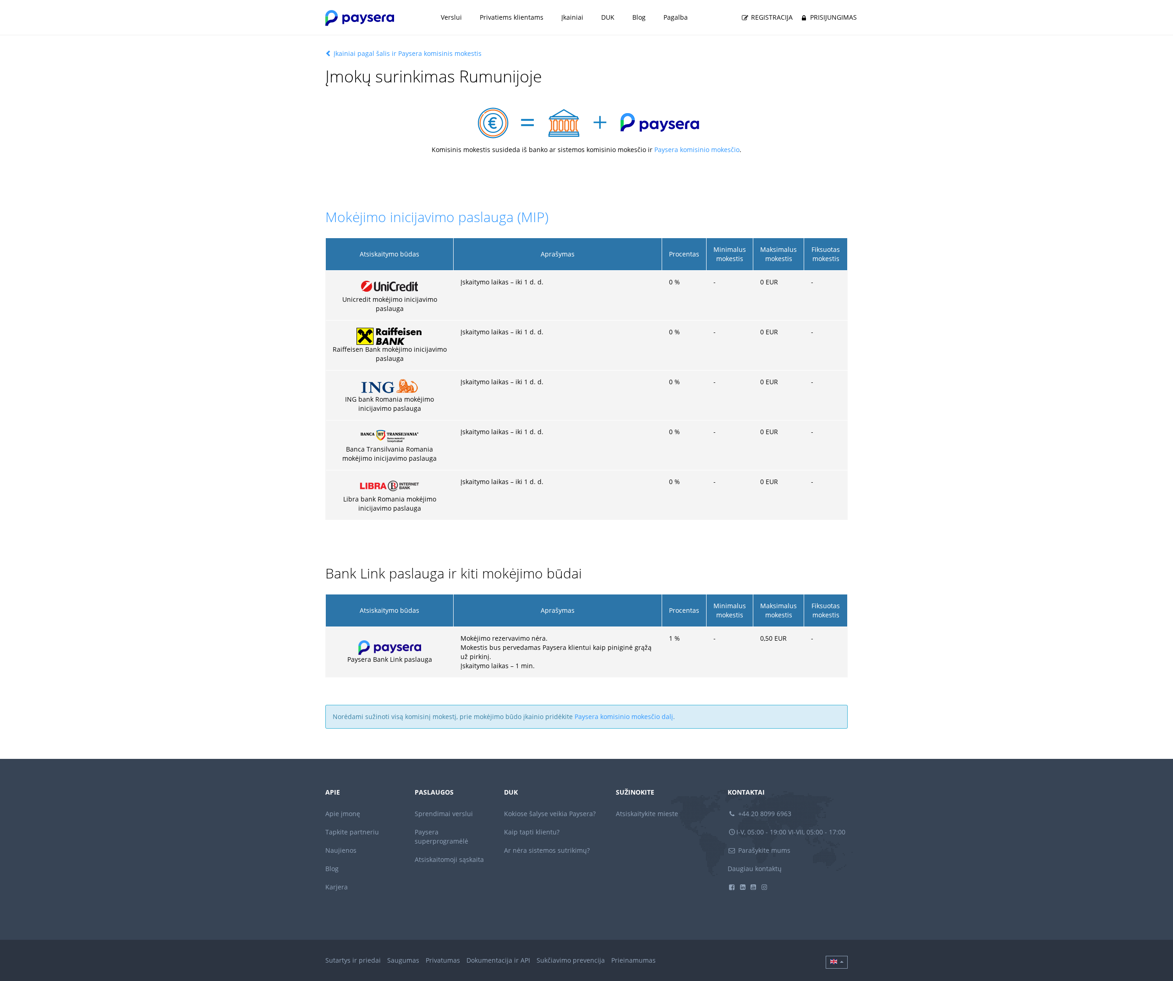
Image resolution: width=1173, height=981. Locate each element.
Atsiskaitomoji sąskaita (449, 859)
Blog (639, 17)
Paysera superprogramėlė (441, 836)
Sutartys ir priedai (353, 960)
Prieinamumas (633, 960)
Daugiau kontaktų (755, 868)
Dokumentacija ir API (498, 960)
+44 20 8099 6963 (763, 813)
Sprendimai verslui (444, 813)
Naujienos (340, 850)
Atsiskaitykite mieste (647, 813)
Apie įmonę (342, 813)
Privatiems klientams (511, 17)
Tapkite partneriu (352, 832)
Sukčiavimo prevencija (571, 960)
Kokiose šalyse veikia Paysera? (550, 813)
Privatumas (443, 960)
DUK (607, 17)
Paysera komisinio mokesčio (697, 149)
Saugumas (403, 960)
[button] (837, 962)
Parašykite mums (763, 850)
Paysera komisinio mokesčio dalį (624, 716)
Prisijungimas (832, 17)
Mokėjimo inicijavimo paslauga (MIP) (436, 216)
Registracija (771, 17)
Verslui (451, 17)
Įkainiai (572, 17)
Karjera (336, 887)
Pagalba (675, 17)
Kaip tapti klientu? (531, 832)
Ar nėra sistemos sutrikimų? (547, 850)
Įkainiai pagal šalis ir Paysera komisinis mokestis (407, 53)
